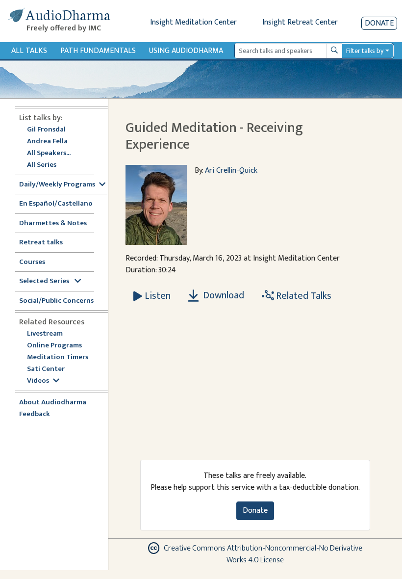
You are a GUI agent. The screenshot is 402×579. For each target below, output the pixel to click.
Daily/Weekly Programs (57, 184)
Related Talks (302, 296)
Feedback (34, 414)
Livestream (45, 334)
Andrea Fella (47, 141)
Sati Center (46, 369)
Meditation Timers (57, 357)
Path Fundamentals (98, 50)
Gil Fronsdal (46, 129)
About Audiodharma (52, 402)
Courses (32, 262)
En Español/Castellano (56, 204)
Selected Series (45, 281)
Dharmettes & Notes (53, 223)
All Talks (29, 50)
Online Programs (54, 345)
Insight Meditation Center (193, 22)
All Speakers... (49, 153)
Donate (379, 23)
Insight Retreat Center (300, 22)
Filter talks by (364, 50)
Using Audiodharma (186, 50)
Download (222, 295)
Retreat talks (41, 242)
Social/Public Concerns (56, 301)
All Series (41, 165)
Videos (38, 381)
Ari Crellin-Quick (231, 170)
